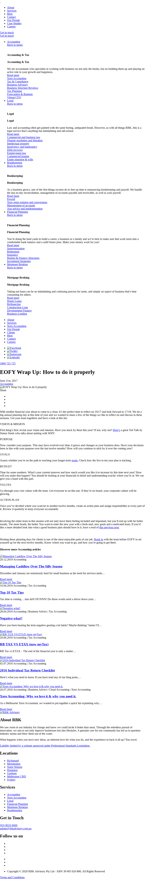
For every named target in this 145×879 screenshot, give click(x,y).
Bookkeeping (14, 162)
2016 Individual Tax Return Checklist (27, 670)
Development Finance (19, 310)
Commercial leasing (18, 156)
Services (11, 10)
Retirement (13, 251)
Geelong (12, 773)
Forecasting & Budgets (20, 94)
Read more (13, 75)
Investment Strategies (19, 261)
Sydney (11, 779)
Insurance (12, 254)
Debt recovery (15, 149)
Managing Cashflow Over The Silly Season (31, 566)
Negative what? (11, 618)
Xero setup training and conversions (27, 202)
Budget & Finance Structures (23, 258)
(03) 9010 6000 (8, 825)
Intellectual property (18, 143)
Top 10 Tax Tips (12, 592)
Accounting (13, 41)
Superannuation (16, 248)
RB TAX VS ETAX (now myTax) (24, 644)
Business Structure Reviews (22, 87)
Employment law (16, 153)
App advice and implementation (25, 208)
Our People (13, 20)
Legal (10, 100)
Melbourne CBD (16, 776)
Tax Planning (14, 91)
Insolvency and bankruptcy (22, 146)
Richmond (13, 760)
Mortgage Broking (17, 264)
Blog (10, 13)
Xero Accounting (16, 78)
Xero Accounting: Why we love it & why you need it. (38, 696)
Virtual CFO (14, 97)
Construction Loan (17, 307)
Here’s (116, 430)
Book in (98, 539)
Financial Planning (17, 211)
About (10, 7)
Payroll (11, 199)
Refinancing (14, 304)
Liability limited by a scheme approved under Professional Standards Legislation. (45, 745)
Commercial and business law (23, 137)
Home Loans (14, 301)
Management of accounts (21, 205)
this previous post (109, 527)
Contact (11, 17)
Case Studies (14, 23)
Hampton (12, 770)
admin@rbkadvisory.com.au (15, 828)
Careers (11, 26)
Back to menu (15, 44)
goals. (75, 460)
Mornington (13, 763)
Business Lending (17, 313)
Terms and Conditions (12, 877)
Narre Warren (14, 766)
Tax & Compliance (17, 81)
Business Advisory (17, 84)
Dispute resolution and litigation (25, 140)
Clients (11, 332)
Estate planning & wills (20, 159)
